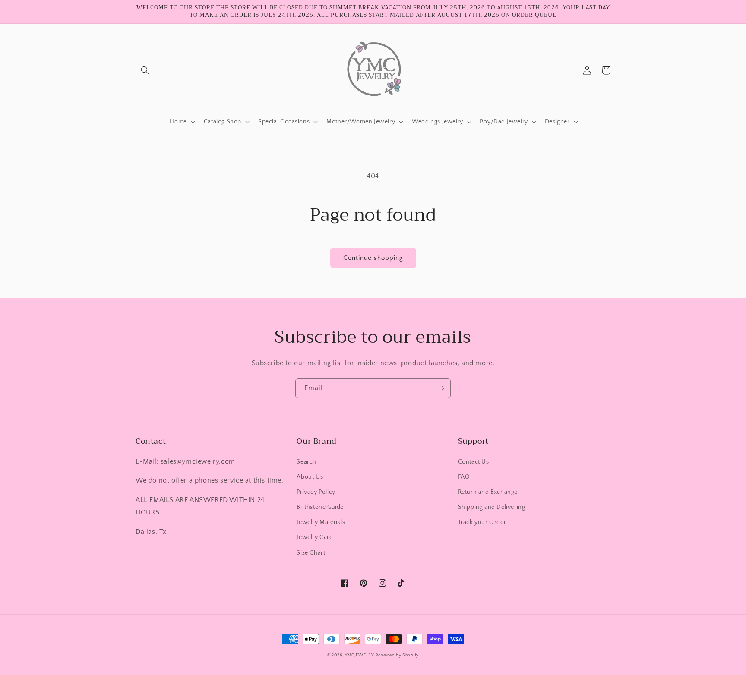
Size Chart (311, 552)
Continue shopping (373, 258)
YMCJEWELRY (359, 655)
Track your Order (482, 522)
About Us (310, 476)
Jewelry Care (314, 537)
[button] (145, 70)
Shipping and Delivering (491, 507)
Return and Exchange (488, 492)
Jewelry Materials (321, 522)
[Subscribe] (440, 388)
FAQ (464, 476)
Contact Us (473, 461)
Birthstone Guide (320, 507)
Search (306, 461)
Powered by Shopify (397, 655)
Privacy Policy (316, 492)
